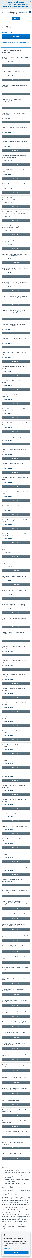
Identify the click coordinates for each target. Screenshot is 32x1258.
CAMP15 (10, 245)
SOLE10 (9, 259)
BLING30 (10, 609)
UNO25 (9, 146)
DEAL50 (10, 399)
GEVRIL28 (10, 62)
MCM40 (10, 595)
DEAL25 (10, 413)
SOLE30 (10, 315)
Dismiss (16, 1252)
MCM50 (10, 553)
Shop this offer (16, 66)
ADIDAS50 (10, 651)
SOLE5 (9, 273)
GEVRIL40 (10, 76)
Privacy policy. (7, 1248)
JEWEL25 (10, 90)
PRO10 (9, 371)
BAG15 (9, 581)
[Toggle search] (2, 12)
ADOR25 (10, 343)
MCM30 (10, 623)
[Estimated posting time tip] (23, 1187)
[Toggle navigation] (30, 12)
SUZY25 (10, 188)
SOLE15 (9, 287)
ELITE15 (9, 230)
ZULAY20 (10, 202)
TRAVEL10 (10, 174)
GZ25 (9, 216)
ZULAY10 (10, 160)
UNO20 (10, 132)
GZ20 (9, 329)
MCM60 (10, 567)
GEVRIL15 (10, 104)
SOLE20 (10, 301)
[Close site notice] (30, 1)
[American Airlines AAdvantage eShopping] (16, 12)
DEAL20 (10, 427)
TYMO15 (10, 385)
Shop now (16, 37)
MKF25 (9, 357)
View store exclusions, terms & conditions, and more (16, 42)
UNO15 (9, 118)
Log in (16, 18)
